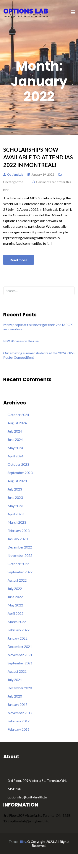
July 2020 (15, 696)
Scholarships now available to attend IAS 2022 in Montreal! (38, 157)
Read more (18, 260)
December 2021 (20, 646)
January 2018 (18, 704)
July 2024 (15, 431)
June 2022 (15, 597)
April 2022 (15, 613)
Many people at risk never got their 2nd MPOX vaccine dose (38, 327)
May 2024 (15, 448)
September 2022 (20, 572)
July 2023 (15, 489)
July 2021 (15, 679)
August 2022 (17, 580)
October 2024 (18, 415)
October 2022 (18, 564)
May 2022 (15, 605)
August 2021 (17, 671)
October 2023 (18, 464)
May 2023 (15, 506)
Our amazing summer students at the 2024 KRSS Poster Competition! (39, 355)
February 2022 (18, 630)
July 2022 (15, 588)
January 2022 (18, 638)
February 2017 (18, 721)
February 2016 (18, 729)
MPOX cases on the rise (21, 341)
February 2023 (18, 530)
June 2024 (15, 439)
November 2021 (20, 655)
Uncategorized (13, 182)
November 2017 (20, 713)
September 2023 (20, 472)
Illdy (23, 842)
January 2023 (18, 539)
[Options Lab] (26, 12)
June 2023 (15, 497)
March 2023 (17, 522)
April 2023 (15, 514)
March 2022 (17, 622)
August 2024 (17, 423)
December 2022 (20, 547)
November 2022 (20, 555)
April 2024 (15, 456)
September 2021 (20, 663)
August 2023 (17, 481)
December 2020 (20, 688)
